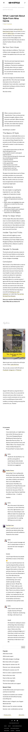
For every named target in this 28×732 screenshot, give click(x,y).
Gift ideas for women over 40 (11, 670)
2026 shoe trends (7, 653)
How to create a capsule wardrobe (12, 672)
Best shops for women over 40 (11, 664)
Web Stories (6, 730)
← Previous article (7, 714)
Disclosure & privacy (14, 728)
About (9, 725)
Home (4, 7)
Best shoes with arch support (11, 661)
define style (11, 33)
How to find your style (9, 675)
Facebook (5, 370)
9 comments (9, 23)
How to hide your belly (9, 678)
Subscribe (18, 730)
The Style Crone (10, 525)
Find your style (10, 7)
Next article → (22, 714)
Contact (12, 730)
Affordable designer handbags (11, 659)
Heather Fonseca (10, 470)
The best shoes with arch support (12, 683)
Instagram (12, 370)
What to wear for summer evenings (12, 706)
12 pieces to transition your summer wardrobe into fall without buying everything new (13, 696)
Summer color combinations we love (13, 709)
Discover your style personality (11, 667)
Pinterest (18, 370)
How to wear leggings (9, 680)
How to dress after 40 (17, 725)
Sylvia (5, 23)
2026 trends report (8, 656)
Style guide (6, 728)
